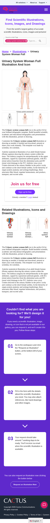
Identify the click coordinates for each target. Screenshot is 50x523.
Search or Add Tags (11, 37)
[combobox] (33, 41)
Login (30, 199)
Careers (46, 519)
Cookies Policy (22, 519)
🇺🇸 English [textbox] (34, 521)
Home (5, 51)
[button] (16, 40)
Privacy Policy (9, 519)
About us (34, 3)
